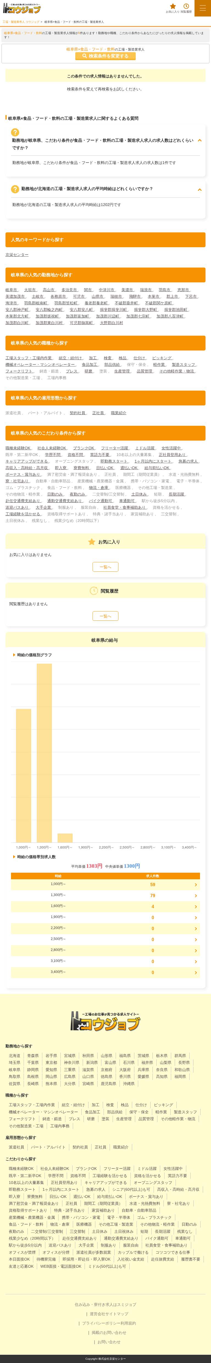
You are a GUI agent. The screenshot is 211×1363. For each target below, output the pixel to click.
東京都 (51, 1062)
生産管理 (122, 371)
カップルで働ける (133, 1252)
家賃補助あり (103, 1210)
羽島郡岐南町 (36, 303)
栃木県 (162, 1055)
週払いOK (129, 468)
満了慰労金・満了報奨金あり (34, 1203)
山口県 (88, 1076)
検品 (123, 358)
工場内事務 (60, 1126)
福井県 (147, 1062)
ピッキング (162, 358)
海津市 (11, 303)
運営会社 (97, 1314)
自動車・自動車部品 (139, 1210)
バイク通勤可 (101, 501)
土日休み (139, 494)
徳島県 (106, 1076)
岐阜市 (11, 290)
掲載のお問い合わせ (109, 1332)
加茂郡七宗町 (138, 316)
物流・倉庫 (99, 487)
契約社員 (78, 413)
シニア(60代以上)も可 (131, 1189)
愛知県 (51, 1069)
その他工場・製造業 (116, 1224)
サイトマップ (116, 1314)
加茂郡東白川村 (50, 323)
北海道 (14, 1055)
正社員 (98, 413)
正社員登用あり (173, 454)
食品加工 (90, 364)
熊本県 (51, 1083)
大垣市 (30, 290)
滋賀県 (88, 1069)
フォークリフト (19, 371)
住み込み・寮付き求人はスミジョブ (105, 1304)
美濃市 (127, 290)
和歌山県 (182, 1069)
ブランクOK (84, 448)
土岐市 (38, 296)
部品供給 (112, 364)
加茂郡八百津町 (171, 316)
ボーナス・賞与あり (23, 474)
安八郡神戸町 (17, 309)
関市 (88, 290)
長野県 (184, 1062)
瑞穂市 (116, 296)
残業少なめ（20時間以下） (32, 1238)
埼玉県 (14, 1062)
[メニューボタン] (203, 8)
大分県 (70, 1083)
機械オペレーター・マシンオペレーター (40, 364)
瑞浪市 (146, 290)
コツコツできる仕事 (173, 1252)
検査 (108, 358)
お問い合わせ (109, 1342)
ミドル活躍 (145, 448)
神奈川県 (71, 1062)
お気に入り (173, 11)
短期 (144, 1231)
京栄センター (17, 254)
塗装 (105, 1119)
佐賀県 (14, 1083)
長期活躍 (177, 494)
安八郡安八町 (82, 309)
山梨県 (165, 1062)
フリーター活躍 (115, 448)
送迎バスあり (17, 507)
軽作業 (159, 364)
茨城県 (143, 1055)
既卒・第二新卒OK (25, 1175)
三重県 (70, 1069)
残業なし (185, 1231)
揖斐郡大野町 (146, 309)
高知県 (162, 1076)
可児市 (79, 296)
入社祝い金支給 (130, 1259)
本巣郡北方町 (17, 316)
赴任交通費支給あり (23, 501)
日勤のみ (55, 494)
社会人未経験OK (52, 448)
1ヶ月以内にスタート (154, 461)
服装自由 (130, 1245)
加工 (93, 358)
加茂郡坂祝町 (48, 316)
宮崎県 (88, 1083)
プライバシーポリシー (101, 1323)
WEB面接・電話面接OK (60, 1266)
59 (152, 884)
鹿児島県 (108, 1083)
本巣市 (154, 296)
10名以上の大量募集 (26, 1182)
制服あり (108, 1245)
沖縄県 (129, 1083)
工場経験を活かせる (23, 514)
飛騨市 (135, 296)
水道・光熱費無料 (144, 1203)
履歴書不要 (190, 1259)
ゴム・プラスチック (154, 1217)
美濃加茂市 (15, 296)
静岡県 (33, 1069)
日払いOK (105, 468)
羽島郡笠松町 (66, 303)
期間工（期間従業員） (103, 1203)
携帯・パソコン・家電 (81, 1217)
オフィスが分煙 (56, 1252)
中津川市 (107, 290)
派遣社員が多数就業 (93, 1252)
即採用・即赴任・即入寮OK (86, 1259)
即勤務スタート (115, 461)
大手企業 (44, 507)
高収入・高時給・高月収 (27, 468)
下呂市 (191, 296)
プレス (72, 371)
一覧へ (105, 567)
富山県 (110, 1062)
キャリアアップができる (27, 461)
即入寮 (61, 468)
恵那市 (183, 290)
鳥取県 (14, 1076)
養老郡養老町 (97, 303)
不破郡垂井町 (127, 303)
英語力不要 (100, 454)
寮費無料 (82, 468)
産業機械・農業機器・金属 (32, 1217)
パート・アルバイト (48, 1147)
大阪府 (125, 1069)
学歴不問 (53, 454)
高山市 (49, 290)
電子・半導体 (118, 1217)
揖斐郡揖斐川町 (114, 309)
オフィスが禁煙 (22, 1252)
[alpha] (22, 8)
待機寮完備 (46, 1259)
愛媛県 (143, 1076)
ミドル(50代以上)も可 (107, 1266)
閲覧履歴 (186, 11)
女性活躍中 (172, 448)
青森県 (33, 1055)
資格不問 (76, 454)
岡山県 (51, 1076)
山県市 (98, 296)
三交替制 (77, 1231)
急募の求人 (189, 461)
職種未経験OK (18, 448)
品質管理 (145, 371)
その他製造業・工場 (26, 1126)
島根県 (33, 1076)
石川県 (129, 1062)
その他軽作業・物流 (177, 371)
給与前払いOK (157, 468)
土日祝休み (124, 1231)
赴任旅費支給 (162, 1259)
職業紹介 (118, 413)
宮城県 (70, 1055)
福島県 (125, 1055)
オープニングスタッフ (153, 1182)
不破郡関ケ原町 (159, 303)
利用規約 (128, 1323)
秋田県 (88, 1055)
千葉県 (33, 1062)
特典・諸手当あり (69, 1210)
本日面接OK (19, 1259)
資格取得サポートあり (28, 1210)
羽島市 (165, 290)
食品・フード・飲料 (26, 1224)
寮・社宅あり (17, 481)
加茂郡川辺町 (108, 316)
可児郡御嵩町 (82, 323)
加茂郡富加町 (78, 316)
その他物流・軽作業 (157, 1224)
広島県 (70, 1076)
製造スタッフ (184, 364)
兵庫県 (143, 1069)
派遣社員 (16, 1147)
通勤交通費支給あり (65, 501)
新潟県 (92, 1062)
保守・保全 (139, 1112)
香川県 (125, 1076)
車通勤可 (127, 501)
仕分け (140, 358)
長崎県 (33, 1083)
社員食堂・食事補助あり (125, 507)
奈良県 (162, 1069)
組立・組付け (71, 358)
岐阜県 (14, 1069)
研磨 (89, 371)
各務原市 (59, 296)
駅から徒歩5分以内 (25, 1245)
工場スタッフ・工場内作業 (29, 358)
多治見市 (70, 290)
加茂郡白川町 (17, 323)
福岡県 (180, 1076)
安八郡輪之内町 (50, 309)
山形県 (106, 1055)
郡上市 (172, 296)
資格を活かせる (147, 1175)
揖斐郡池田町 (176, 309)
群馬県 (180, 1055)
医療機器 (84, 1224)
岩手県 (51, 1055)
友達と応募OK (21, 1266)
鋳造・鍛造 (52, 1119)
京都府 (106, 1069)
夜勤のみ (78, 494)
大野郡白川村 (111, 323)
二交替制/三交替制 (47, 1231)
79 (152, 895)
